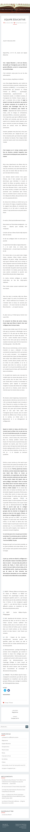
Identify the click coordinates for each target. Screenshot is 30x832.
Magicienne (5, 740)
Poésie (3, 762)
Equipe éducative (6, 743)
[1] (14, 87)
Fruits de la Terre (6, 756)
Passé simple (5, 750)
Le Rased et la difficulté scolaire (10, 737)
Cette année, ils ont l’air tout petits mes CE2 (13, 765)
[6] (8, 509)
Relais (3, 753)
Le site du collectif (6, 814)
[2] (15, 91)
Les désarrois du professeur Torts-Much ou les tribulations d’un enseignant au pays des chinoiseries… (14, 781)
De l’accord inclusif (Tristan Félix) (10, 786)
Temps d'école (9, 702)
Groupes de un (5, 746)
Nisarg (21, 825)
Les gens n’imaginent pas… (9, 768)
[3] (12, 115)
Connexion (24, 828)
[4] (23, 498)
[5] (21, 504)
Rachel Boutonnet (21, 22)
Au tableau (4, 759)
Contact (4, 827)
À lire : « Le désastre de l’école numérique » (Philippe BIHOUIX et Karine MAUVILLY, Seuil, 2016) (13, 796)
